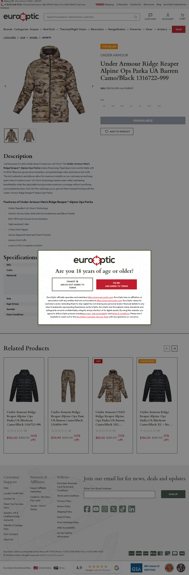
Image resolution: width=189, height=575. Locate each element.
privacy (87, 313)
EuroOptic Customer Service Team (92, 316)
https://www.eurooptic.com (100, 297)
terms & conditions (120, 313)
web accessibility (99, 313)
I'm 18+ (116, 284)
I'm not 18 (72, 284)
